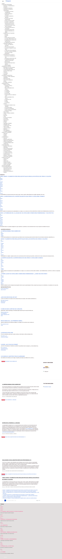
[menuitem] (3, 3)
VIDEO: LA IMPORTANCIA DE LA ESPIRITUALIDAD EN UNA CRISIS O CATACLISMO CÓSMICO (22, 196)
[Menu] (2, 1)
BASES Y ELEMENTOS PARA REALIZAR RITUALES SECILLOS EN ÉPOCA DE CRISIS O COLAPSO (24, 239)
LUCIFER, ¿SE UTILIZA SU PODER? (9, 344)
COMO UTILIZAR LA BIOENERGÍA (8, 539)
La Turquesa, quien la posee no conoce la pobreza (11, 511)
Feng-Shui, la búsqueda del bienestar (8, 519)
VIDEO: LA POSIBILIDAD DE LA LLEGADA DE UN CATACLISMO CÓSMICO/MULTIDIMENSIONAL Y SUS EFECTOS (27, 213)
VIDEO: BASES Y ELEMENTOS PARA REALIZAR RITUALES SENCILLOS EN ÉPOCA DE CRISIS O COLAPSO (25, 176)
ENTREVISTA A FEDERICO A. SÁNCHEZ (11, 422)
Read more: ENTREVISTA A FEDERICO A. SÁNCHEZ (9, 433)
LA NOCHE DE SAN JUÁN (7, 332)
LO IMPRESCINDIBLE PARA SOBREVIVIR (10, 231)
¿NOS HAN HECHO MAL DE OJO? (9, 297)
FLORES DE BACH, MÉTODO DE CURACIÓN (11, 309)
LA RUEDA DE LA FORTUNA (7, 546)
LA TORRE (2, 551)
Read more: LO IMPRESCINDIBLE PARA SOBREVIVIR (9, 396)
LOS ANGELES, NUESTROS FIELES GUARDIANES (13, 356)
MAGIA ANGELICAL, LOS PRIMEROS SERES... (12, 320)
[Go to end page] (15, 500)
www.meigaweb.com (29, 428)
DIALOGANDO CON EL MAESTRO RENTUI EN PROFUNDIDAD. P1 (16, 460)
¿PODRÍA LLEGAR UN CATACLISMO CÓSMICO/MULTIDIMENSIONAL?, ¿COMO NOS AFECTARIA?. (24, 273)
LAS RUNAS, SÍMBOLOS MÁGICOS (8, 532)
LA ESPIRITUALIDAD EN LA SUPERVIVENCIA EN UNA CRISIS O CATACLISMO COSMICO (22, 257)
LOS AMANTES (4, 525)
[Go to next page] (14, 500)
